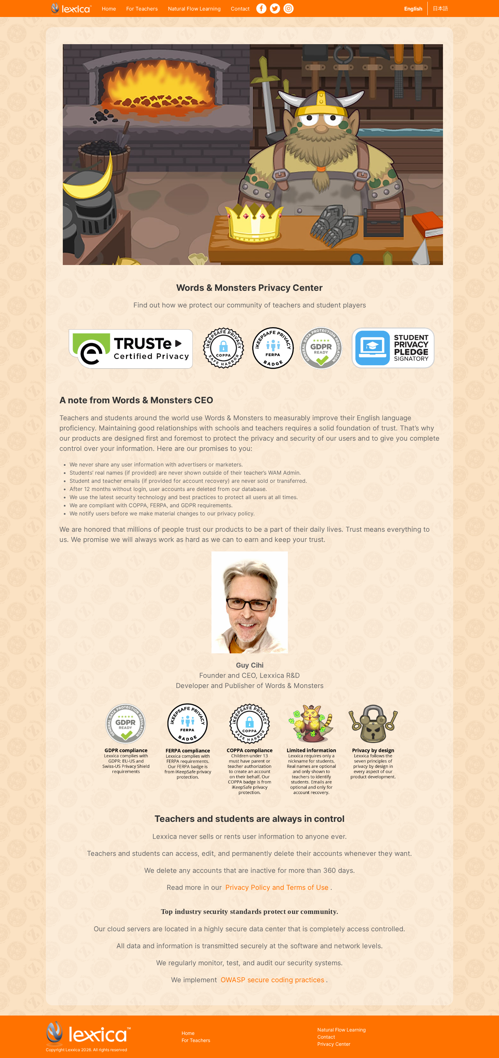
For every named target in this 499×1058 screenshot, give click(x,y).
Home (109, 8)
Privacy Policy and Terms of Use (277, 887)
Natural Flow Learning (194, 8)
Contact (240, 8)
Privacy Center (333, 1044)
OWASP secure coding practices (272, 980)
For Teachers (142, 8)
